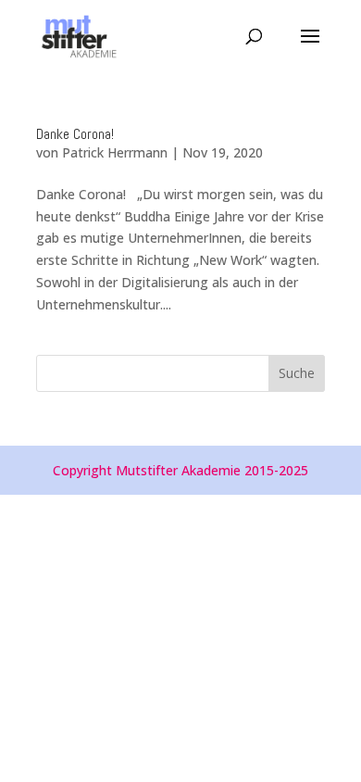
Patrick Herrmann (115, 152)
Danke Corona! (75, 134)
